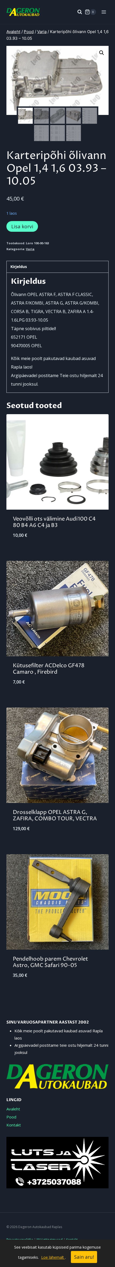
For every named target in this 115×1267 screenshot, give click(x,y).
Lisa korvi (22, 226)
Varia (30, 249)
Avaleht (13, 1109)
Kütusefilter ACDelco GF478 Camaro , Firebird (49, 669)
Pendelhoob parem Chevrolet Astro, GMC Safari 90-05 (50, 962)
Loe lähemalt (53, 1257)
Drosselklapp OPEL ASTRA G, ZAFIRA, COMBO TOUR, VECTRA (55, 815)
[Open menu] (104, 12)
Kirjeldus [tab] (18, 266)
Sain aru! (84, 1257)
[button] (101, 53)
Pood (11, 1117)
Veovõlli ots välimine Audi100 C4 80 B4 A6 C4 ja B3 (54, 522)
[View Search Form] (77, 12)
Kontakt (13, 1125)
